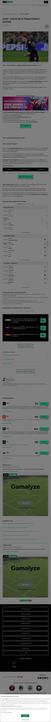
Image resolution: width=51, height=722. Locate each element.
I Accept (25, 715)
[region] (25, 708)
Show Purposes (25, 719)
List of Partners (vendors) (6, 712)
